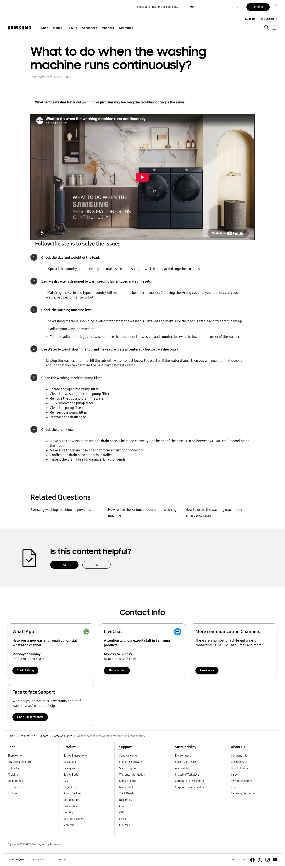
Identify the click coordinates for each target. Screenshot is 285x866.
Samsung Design (241, 793)
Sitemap (63, 859)
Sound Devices (72, 793)
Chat (122, 806)
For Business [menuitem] (266, 19)
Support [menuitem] (250, 19)
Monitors (68, 825)
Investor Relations (242, 781)
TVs (65, 781)
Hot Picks (13, 768)
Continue (258, 7)
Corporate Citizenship (188, 781)
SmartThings (15, 781)
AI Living (13, 774)
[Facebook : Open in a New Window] (252, 859)
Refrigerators (71, 800)
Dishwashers (70, 806)
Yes (64, 564)
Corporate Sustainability (190, 787)
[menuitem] (45, 27)
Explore (12, 793)
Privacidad (38, 859)
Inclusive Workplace (187, 774)
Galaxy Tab (69, 762)
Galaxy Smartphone (75, 755)
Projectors (69, 787)
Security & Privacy (186, 762)
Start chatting (25, 670)
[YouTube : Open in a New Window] (275, 859)
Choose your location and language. (157, 7)
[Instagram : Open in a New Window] (267, 859)
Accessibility (182, 768)
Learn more (207, 670)
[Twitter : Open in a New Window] (260, 859)
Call (121, 812)
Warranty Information (132, 774)
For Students (15, 787)
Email (122, 819)
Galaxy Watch (71, 768)
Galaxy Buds (70, 774)
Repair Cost (126, 800)
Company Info (239, 755)
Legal (51, 859)
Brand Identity (239, 768)
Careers (235, 774)
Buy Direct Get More (19, 762)
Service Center (127, 781)
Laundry (68, 812)
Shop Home (15, 755)
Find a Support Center (30, 717)
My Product (126, 787)
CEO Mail (125, 825)
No (96, 564)
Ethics (234, 787)
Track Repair (126, 793)
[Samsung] (19, 27)
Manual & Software (130, 762)
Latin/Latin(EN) (16, 859)
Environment (183, 755)
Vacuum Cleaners (73, 819)
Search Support (128, 768)
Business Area (239, 762)
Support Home (128, 755)
